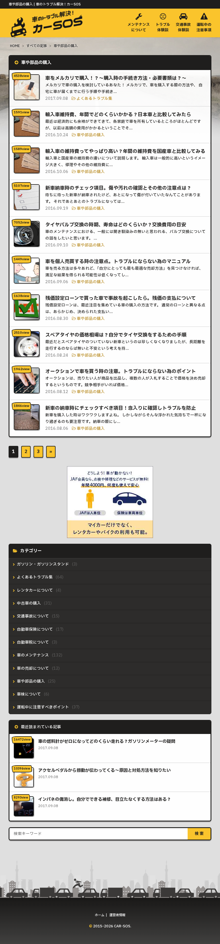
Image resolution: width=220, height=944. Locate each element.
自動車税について (33, 642)
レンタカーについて (35, 590)
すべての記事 (36, 45)
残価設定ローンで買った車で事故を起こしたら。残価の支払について (120, 298)
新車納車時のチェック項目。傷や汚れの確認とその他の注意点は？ (118, 188)
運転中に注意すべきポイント (43, 707)
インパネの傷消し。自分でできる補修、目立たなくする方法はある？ (104, 799)
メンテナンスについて (138, 27)
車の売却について (33, 668)
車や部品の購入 (66, 45)
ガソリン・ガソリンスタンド (43, 564)
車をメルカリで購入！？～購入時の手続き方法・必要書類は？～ (115, 78)
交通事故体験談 (183, 27)
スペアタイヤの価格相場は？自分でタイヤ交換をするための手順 (115, 335)
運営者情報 (117, 915)
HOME (15, 45)
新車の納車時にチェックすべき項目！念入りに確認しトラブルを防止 (120, 408)
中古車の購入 (29, 603)
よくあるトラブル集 (94, 99)
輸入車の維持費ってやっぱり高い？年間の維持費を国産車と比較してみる (125, 151)
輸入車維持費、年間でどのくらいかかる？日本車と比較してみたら (118, 114)
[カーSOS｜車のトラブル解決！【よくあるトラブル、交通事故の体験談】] (48, 31)
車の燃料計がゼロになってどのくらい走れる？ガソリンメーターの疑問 (106, 741)
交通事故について (33, 616)
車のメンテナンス (33, 655)
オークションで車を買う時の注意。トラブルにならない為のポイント (120, 371)
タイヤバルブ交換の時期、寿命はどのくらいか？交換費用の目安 (115, 224)
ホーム (99, 915)
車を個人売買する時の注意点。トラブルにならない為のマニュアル (118, 261)
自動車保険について (35, 629)
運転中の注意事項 (204, 27)
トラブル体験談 (163, 27)
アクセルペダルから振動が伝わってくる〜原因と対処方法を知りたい (104, 770)
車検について (29, 694)
